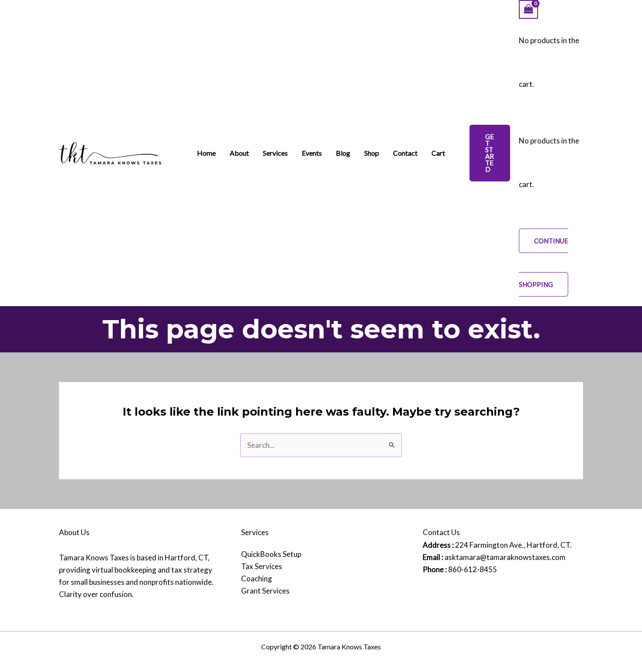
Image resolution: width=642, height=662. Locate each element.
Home (206, 153)
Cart (438, 153)
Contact (405, 153)
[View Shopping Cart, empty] (528, 9)
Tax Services (261, 566)
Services (275, 153)
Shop (371, 153)
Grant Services (265, 590)
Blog (343, 153)
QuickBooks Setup (271, 554)
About (239, 153)
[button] (489, 153)
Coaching (256, 578)
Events (312, 153)
